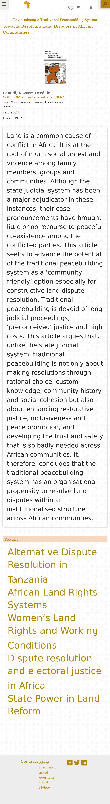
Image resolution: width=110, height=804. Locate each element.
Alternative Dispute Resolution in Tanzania (52, 566)
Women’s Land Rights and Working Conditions (53, 631)
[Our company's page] (84, 762)
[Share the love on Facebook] (70, 762)
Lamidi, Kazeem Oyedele (26, 93)
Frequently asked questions (47, 772)
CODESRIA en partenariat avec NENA (34, 97)
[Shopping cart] (78, 7)
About (44, 762)
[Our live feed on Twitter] (77, 762)
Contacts (29, 761)
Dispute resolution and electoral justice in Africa (55, 672)
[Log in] (92, 7)
